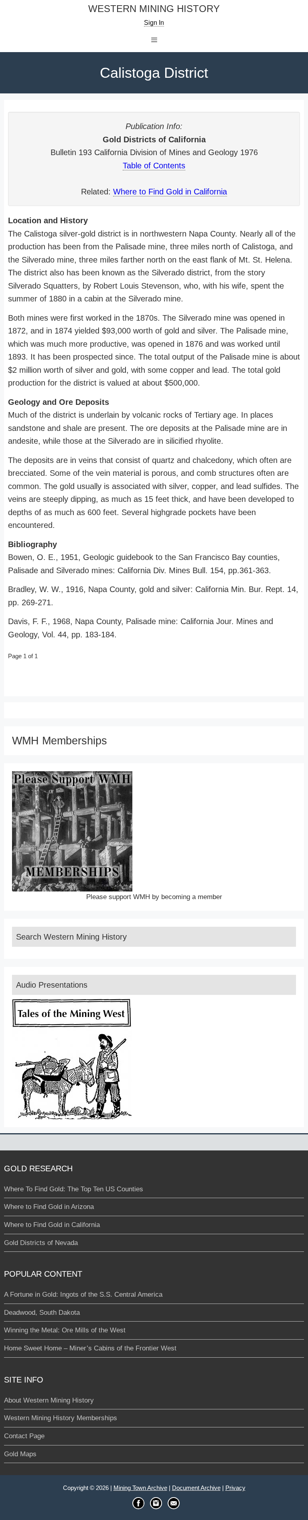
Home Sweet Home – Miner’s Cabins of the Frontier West (90, 1348)
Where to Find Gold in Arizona (49, 1207)
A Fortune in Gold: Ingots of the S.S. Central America (83, 1294)
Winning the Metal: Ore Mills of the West (65, 1330)
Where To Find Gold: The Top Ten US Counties (73, 1189)
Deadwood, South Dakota (42, 1312)
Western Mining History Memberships (60, 1418)
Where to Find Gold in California (170, 191)
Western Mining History (154, 9)
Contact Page (24, 1436)
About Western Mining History (49, 1400)
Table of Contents (154, 165)
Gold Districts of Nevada (41, 1243)
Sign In (154, 22)
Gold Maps (20, 1454)
